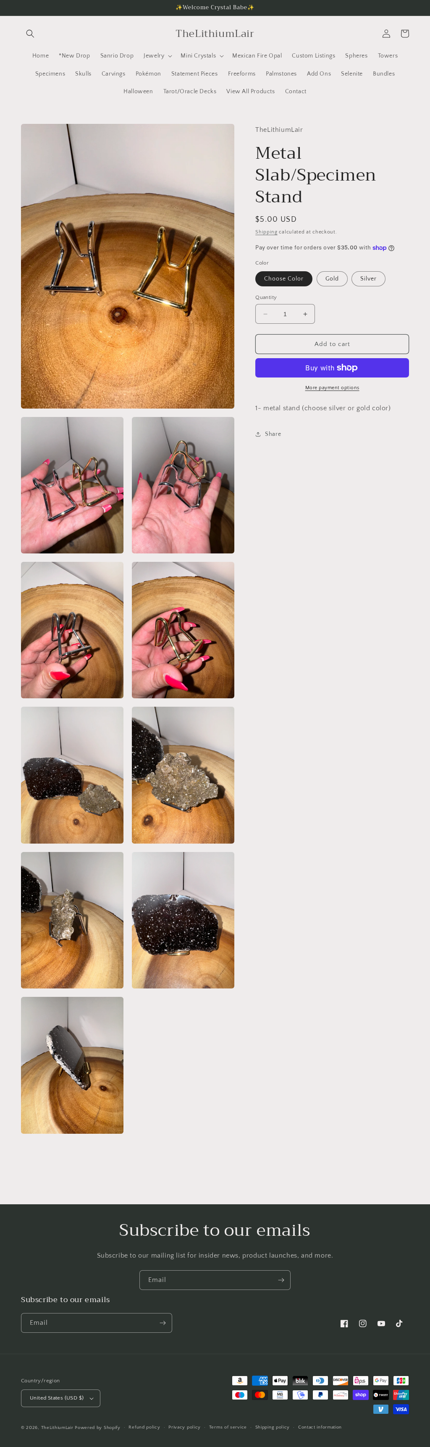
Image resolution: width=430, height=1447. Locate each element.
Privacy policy (184, 1427)
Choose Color (284, 278)
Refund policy (144, 1427)
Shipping (266, 232)
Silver (368, 278)
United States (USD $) (57, 1398)
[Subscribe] (281, 1280)
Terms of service (228, 1427)
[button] (30, 33)
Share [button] (273, 434)
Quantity (266, 297)
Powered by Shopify (98, 1427)
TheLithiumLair (57, 1427)
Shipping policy (272, 1427)
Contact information (320, 1427)
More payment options (332, 388)
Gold (332, 278)
